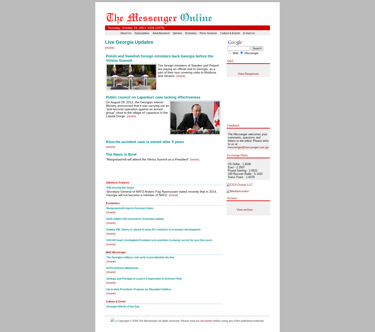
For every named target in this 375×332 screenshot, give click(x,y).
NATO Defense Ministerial (122, 268)
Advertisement (161, 33)
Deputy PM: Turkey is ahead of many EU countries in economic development (153, 229)
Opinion (177, 33)
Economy (190, 33)
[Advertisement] (156, 171)
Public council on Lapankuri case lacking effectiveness (153, 97)
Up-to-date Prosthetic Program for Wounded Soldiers (138, 289)
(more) (109, 47)
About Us (125, 33)
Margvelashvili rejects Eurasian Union (129, 208)
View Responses (248, 73)
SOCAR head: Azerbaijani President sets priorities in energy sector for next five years (159, 240)
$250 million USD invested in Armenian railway (135, 218)
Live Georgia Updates (129, 42)
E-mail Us (249, 33)
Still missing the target (120, 187)
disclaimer (206, 320)
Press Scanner (208, 33)
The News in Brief (121, 154)
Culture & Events (230, 33)
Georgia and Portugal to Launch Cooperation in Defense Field (143, 278)
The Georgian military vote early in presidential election (140, 257)
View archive (245, 209)
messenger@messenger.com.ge (248, 147)
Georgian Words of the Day (123, 306)
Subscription (142, 33)
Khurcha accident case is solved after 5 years (145, 142)
